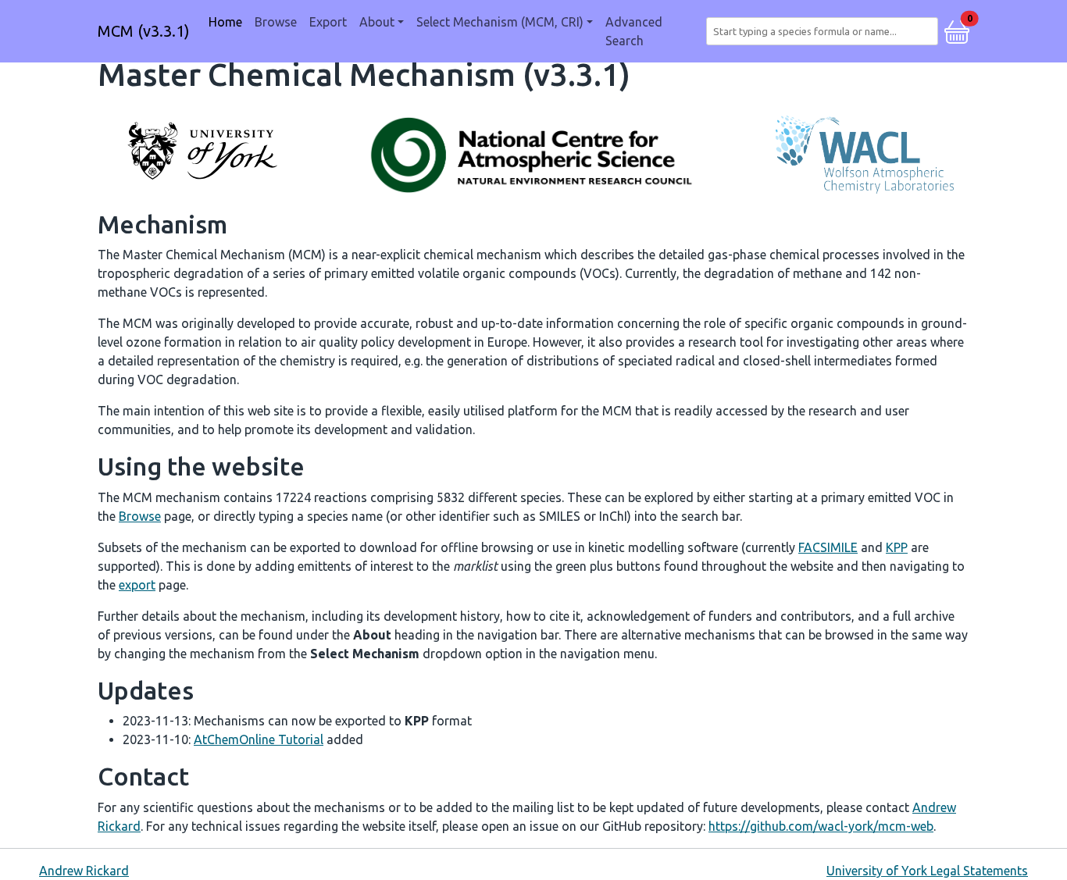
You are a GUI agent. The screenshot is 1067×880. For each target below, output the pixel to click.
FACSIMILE (828, 547)
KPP (897, 547)
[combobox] (825, 31)
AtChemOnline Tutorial (258, 739)
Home (225, 22)
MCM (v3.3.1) (144, 31)
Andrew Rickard (84, 871)
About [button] (376, 22)
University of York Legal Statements (927, 871)
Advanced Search (633, 31)
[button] (956, 30)
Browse (276, 22)
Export (328, 22)
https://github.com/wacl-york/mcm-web (820, 826)
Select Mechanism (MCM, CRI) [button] (499, 22)
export (137, 585)
